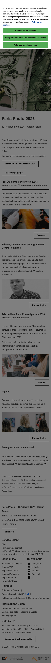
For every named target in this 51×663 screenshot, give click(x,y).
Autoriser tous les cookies (25, 45)
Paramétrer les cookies (25, 30)
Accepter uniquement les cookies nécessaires (25, 37)
